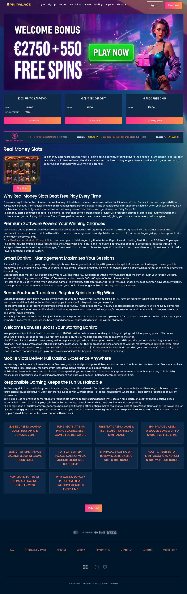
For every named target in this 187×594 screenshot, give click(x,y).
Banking (98, 4)
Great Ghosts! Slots (33, 136)
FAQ (12, 549)
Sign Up (52, 4)
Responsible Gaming (35, 549)
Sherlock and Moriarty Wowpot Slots (31, 240)
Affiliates (147, 549)
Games (62, 4)
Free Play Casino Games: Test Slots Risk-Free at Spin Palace (116, 431)
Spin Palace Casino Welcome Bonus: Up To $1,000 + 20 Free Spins (162, 431)
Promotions (75, 4)
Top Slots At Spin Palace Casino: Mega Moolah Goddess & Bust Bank (70, 458)
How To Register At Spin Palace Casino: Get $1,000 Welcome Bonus (162, 456)
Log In (42, 4)
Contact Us (126, 549)
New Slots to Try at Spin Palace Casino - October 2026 (25, 481)
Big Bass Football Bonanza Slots (105, 136)
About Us (121, 4)
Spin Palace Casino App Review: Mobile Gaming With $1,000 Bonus (116, 456)
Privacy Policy (103, 549)
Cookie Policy (170, 549)
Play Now (173, 5)
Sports (88, 4)
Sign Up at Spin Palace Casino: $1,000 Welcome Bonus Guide (25, 456)
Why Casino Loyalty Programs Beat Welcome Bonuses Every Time (70, 483)
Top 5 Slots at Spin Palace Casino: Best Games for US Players (70, 431)
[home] (19, 8)
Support (110, 4)
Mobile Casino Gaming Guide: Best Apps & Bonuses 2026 (25, 431)
